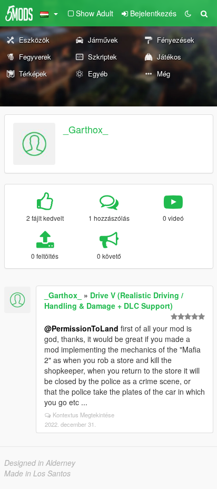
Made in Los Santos (37, 473)
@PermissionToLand (81, 328)
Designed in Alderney (39, 462)
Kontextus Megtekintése (83, 414)
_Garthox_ (85, 129)
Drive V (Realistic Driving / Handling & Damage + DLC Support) (113, 300)
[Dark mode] (188, 13)
